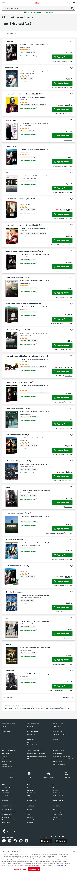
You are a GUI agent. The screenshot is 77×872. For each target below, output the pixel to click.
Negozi (4, 726)
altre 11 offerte (68, 140)
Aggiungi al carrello (63, 57)
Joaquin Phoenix (37, 45)
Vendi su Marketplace (58, 734)
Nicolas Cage (35, 647)
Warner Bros (23, 230)
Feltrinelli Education (57, 761)
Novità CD (30, 790)
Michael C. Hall (42, 280)
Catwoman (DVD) (11, 68)
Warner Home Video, (25, 73)
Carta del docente (32, 737)
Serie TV (54, 798)
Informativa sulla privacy (34, 759)
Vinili (28, 795)
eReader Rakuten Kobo (58, 820)
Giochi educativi (7, 814)
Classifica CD (31, 793)
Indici (29, 742)
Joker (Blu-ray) (11, 146)
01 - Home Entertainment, (27, 178)
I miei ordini (5, 756)
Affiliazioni (55, 729)
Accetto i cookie (34, 869)
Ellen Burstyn (44, 647)
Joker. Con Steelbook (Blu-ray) (17, 435)
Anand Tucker (26, 621)
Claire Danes (45, 621)
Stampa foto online (32, 745)
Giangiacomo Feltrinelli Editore (61, 756)
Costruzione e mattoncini (9, 812)
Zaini (28, 814)
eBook (4, 798)
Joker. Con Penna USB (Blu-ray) (17, 566)
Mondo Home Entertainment (28, 493)
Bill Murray (36, 123)
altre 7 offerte (68, 218)
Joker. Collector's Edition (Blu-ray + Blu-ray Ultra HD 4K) (26, 356)
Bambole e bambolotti (8, 820)
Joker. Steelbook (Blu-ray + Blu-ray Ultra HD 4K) (23, 94)
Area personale (6, 753)
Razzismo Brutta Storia (59, 764)
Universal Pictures (25, 257)
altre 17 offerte (68, 61)
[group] (38, 12)
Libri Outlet (5, 790)
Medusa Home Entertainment (28, 624)
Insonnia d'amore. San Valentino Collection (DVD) (24, 251)
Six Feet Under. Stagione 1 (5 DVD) (18, 330)
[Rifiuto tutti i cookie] (74, 851)
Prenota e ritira (31, 729)
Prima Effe (55, 739)
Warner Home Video (25, 283)
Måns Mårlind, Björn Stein (29, 490)
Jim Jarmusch (26, 123)
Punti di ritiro (30, 739)
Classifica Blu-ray (57, 795)
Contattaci (5, 764)
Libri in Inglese (6, 793)
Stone (7, 173)
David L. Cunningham (28, 543)
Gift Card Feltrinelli (32, 731)
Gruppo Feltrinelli (57, 753)
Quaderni (30, 822)
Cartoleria (30, 809)
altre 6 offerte (68, 192)
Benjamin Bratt (47, 71)
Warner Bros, (23, 47)
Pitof (23, 71)
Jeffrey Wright (43, 123)
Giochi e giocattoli (7, 809)
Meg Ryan (42, 254)
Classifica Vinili (31, 800)
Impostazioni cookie (20, 869)
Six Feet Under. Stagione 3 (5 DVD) (18, 461)
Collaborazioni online (58, 737)
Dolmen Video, (24, 126)
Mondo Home (24, 676)
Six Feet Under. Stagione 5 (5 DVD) (18, 277)
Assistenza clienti (7, 761)
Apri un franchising (57, 726)
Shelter (7, 487)
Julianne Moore (44, 490)
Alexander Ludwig (42, 543)
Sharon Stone (38, 71)
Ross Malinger (49, 254)
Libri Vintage (5, 795)
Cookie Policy (63, 865)
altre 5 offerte (68, 402)
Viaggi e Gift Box (57, 814)
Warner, (22, 99)
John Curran (25, 176)
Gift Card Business (57, 731)
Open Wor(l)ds (31, 820)
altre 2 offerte (68, 323)
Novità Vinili (30, 798)
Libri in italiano (6, 787)
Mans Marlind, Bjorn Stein (29, 674)
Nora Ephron (25, 254)
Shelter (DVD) (10, 671)
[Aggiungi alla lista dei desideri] (71, 41)
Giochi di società (7, 817)
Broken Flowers (10, 120)
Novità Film (55, 790)
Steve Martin (36, 621)
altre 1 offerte (68, 114)
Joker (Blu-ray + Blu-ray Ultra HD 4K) (19, 382)
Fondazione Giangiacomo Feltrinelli (62, 759)
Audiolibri (5, 800)
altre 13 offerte (68, 612)
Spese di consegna (7, 767)
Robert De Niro (46, 45)
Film (53, 787)
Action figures (6, 822)
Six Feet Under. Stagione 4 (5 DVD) (18, 409)
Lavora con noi (6, 731)
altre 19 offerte (68, 87)
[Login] (8, 3)
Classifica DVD (56, 793)
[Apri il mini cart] (73, 3)
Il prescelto (9, 644)
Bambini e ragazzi (57, 800)
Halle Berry (30, 71)
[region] (38, 860)
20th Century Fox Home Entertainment (30, 545)
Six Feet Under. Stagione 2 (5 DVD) (18, 513)
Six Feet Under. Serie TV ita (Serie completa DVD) (23, 304)
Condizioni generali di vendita (36, 753)
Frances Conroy (44, 674)
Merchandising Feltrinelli (59, 812)
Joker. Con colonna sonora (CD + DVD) (20, 199)
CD (28, 787)
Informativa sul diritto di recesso (36, 756)
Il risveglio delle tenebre (14, 540)
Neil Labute (25, 647)
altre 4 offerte (68, 481)
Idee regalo (55, 809)
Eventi (4, 729)
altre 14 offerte (68, 166)
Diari (28, 812)
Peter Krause (34, 280)
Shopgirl (8, 618)
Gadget (54, 817)
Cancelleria (30, 817)
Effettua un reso (6, 759)
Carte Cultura (31, 734)
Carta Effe (30, 726)
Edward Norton (45, 176)
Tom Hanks (35, 254)
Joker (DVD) (9, 42)
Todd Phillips (25, 45)
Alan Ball (24, 280)
